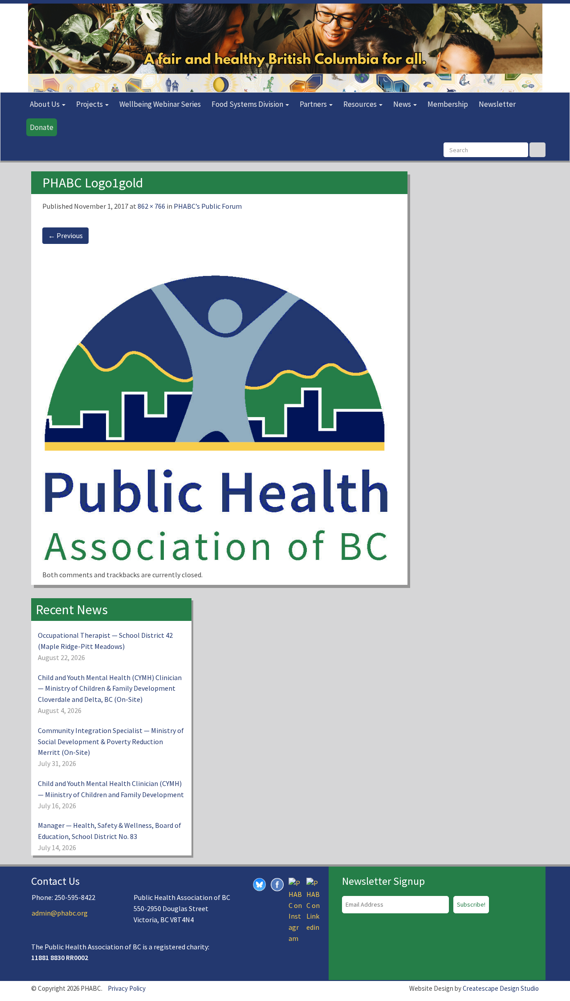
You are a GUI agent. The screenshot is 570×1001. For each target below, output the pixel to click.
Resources (360, 104)
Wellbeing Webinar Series (160, 104)
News (402, 104)
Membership (448, 104)
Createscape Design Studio (501, 988)
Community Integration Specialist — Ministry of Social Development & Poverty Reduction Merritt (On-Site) (111, 741)
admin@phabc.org (60, 912)
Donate (41, 127)
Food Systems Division (248, 104)
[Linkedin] (313, 904)
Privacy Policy (127, 988)
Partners (314, 104)
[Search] (537, 149)
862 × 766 (151, 206)
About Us (45, 104)
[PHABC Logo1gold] (219, 411)
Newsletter (497, 104)
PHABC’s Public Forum (208, 206)
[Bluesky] (259, 883)
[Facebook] (277, 883)
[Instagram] (295, 909)
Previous (65, 235)
